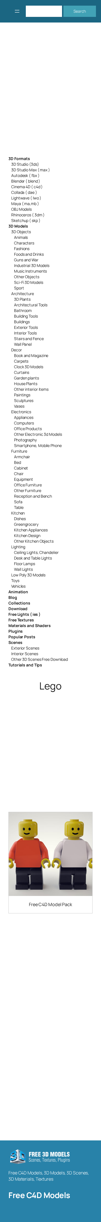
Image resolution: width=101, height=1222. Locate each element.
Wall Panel (23, 344)
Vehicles (18, 586)
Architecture (22, 293)
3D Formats (19, 158)
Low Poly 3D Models (28, 575)
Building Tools (26, 316)
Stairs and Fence (28, 338)
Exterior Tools (26, 327)
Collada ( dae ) (24, 192)
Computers (24, 423)
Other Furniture (27, 490)
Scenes (15, 642)
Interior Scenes (24, 653)
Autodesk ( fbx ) (25, 175)
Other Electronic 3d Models (38, 434)
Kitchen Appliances (31, 530)
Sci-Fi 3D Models (28, 282)
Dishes (20, 518)
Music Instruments (30, 271)
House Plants (25, 383)
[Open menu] (17, 11)
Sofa (18, 501)
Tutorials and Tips (25, 665)
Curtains (21, 372)
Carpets (21, 361)
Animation (18, 591)
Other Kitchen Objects (34, 541)
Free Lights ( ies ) (24, 614)
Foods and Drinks (28, 254)
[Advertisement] (50, 92)
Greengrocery (26, 524)
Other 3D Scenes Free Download (39, 659)
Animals (21, 237)
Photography (25, 439)
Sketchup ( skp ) (25, 220)
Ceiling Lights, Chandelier (36, 552)
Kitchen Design (27, 535)
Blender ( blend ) (25, 181)
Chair (19, 473)
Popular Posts (21, 636)
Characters (24, 243)
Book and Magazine (31, 355)
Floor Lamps (24, 563)
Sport (19, 288)
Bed (17, 462)
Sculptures (23, 400)
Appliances (23, 417)
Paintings (22, 394)
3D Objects (21, 231)
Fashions (21, 248)
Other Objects (26, 276)
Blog (12, 597)
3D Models (18, 226)
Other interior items (31, 389)
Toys (15, 580)
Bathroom (23, 310)
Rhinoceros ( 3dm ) (28, 214)
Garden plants (26, 378)
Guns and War (26, 259)
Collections (19, 603)
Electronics (21, 411)
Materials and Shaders (29, 625)
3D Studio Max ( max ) (30, 169)
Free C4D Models (39, 1195)
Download (17, 608)
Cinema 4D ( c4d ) (27, 186)
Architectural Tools (30, 304)
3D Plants (22, 299)
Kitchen (18, 513)
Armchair (22, 456)
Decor (16, 349)
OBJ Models (21, 209)
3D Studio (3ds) (25, 164)
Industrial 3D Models (31, 265)
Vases (19, 406)
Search (80, 11)
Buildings (22, 321)
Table (19, 507)
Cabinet (21, 468)
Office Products (28, 428)
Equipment (23, 479)
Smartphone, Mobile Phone (38, 445)
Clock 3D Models (28, 366)
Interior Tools (25, 333)
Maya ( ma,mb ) (25, 203)
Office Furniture (28, 485)
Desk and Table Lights (33, 558)
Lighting (18, 546)
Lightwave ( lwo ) (26, 198)
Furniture (19, 451)
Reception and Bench (33, 496)
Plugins (15, 631)
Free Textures (21, 620)
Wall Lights (23, 569)
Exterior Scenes (25, 648)
